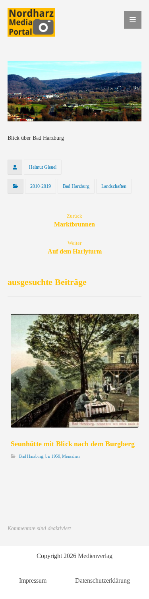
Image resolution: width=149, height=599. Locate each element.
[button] (132, 20)
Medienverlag (95, 555)
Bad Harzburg (76, 186)
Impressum (32, 580)
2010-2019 (40, 186)
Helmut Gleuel (42, 167)
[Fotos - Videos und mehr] (31, 22)
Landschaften (113, 186)
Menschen (70, 456)
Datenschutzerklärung (102, 580)
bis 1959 (52, 456)
